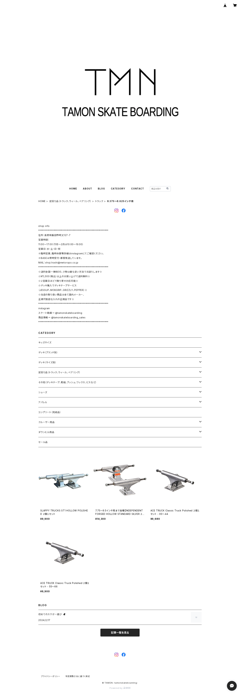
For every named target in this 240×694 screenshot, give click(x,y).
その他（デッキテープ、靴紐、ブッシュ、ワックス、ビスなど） (67, 382)
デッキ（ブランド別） (48, 352)
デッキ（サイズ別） (47, 362)
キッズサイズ (44, 342)
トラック (99, 201)
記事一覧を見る (120, 632)
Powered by (116, 688)
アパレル (42, 402)
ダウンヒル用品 (46, 432)
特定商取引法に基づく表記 (77, 676)
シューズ (42, 392)
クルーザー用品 (46, 422)
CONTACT (137, 188)
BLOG (101, 188)
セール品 (43, 442)
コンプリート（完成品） (49, 412)
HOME (73, 188)
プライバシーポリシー (50, 676)
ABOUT (87, 188)
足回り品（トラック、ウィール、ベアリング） (70, 201)
